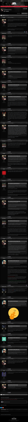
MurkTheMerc (4, 180)
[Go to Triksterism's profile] (4, 262)
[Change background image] (26, 1)
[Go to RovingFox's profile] (2, 10)
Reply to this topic (25, 13)
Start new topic (18, 13)
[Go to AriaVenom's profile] (4, 339)
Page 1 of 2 (7, 15)
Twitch (15, 418)
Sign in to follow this (3, 8)
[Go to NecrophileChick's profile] (4, 37)
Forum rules (14, 6)
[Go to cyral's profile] (4, 114)
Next (3, 15)
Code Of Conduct (9, 414)
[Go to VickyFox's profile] (4, 173)
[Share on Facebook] (2, 407)
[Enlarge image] (13, 313)
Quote (9, 43)
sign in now (16, 398)
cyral (4, 110)
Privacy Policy (2, 414)
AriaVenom (16, 349)
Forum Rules (5, 414)
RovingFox (5, 10)
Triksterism (4, 258)
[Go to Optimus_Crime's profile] (4, 291)
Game (11, 10)
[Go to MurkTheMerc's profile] (4, 146)
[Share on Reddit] (3, 407)
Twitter (14, 418)
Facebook (12, 418)
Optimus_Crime (4, 286)
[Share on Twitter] (0, 407)
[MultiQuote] (8, 31)
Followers (24, 8)
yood (4, 370)
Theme (14, 417)
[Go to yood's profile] (4, 374)
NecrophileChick (4, 33)
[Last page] (5, 15)
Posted (10, 17)
